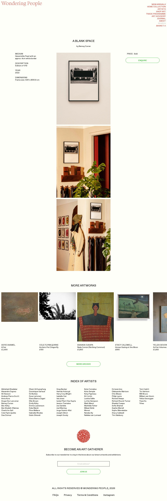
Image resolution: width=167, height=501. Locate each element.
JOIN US (83, 472)
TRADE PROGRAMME (156, 14)
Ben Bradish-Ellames (10, 408)
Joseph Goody (62, 415)
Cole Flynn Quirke (8, 413)
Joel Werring (61, 408)
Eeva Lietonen (35, 396)
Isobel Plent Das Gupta (66, 401)
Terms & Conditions (87, 495)
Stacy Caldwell (118, 413)
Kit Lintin (88, 396)
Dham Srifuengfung (37, 389)
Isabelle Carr (61, 396)
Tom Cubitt (144, 389)
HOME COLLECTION (156, 7)
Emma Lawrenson (36, 406)
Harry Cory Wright (63, 394)
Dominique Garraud (37, 391)
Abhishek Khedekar (9, 389)
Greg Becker (61, 389)
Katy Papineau (90, 394)
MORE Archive (83, 364)
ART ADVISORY (159, 16)
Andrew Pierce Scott (10, 396)
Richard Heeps (118, 398)
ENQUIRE (142, 60)
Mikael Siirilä (89, 408)
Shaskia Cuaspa (118, 403)
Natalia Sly (88, 413)
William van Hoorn (146, 396)
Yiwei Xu (142, 401)
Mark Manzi (89, 403)
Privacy (68, 495)
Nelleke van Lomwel (92, 415)
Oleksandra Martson (120, 391)
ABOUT (162, 21)
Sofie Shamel (117, 406)
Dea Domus (6, 415)
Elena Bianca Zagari (37, 398)
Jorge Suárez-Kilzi (63, 410)
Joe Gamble (61, 406)
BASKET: (161, 26)
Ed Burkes (33, 394)
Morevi (87, 410)
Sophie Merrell (118, 408)
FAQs (55, 495)
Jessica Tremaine (63, 403)
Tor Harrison (144, 391)
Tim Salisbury (117, 415)
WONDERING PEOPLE (95, 488)
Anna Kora (5, 398)
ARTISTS (162, 9)
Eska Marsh (34, 408)
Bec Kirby (5, 406)
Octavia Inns (117, 389)
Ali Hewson (6, 394)
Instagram (109, 495)
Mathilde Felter (90, 406)
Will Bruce (143, 394)
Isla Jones (60, 398)
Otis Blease (116, 394)
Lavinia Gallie (89, 398)
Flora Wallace (34, 410)
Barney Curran (85, 46)
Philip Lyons (117, 396)
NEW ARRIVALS (159, 4)
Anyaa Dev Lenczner (10, 401)
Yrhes (141, 403)
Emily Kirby (33, 403)
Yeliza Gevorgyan (146, 398)
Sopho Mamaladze (119, 410)
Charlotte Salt (7, 410)
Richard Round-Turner (121, 401)
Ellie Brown (33, 401)
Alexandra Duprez (8, 391)
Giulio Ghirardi (34, 415)
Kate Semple (89, 391)
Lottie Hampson (91, 401)
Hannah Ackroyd (63, 391)
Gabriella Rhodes (36, 413)
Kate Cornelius (90, 389)
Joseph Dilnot (62, 413)
